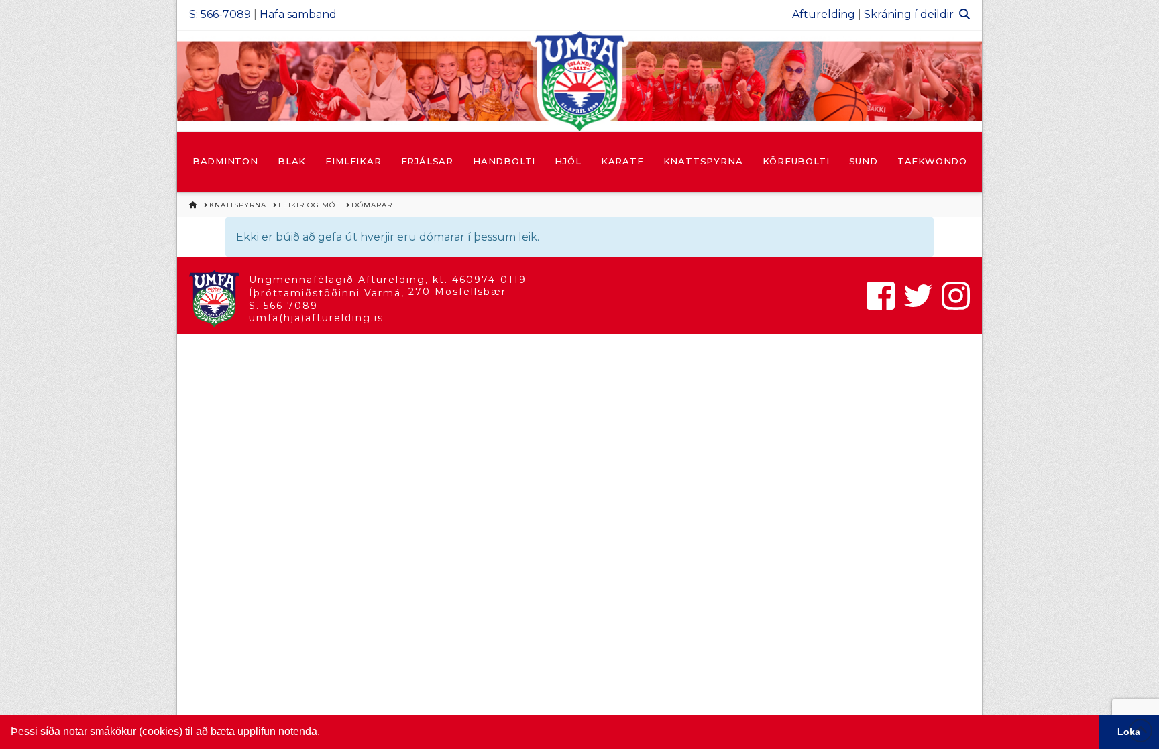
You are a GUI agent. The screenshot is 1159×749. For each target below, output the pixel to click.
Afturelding (823, 14)
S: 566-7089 (220, 14)
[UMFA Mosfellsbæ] (579, 81)
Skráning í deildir (909, 14)
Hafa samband (298, 14)
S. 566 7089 (283, 306)
